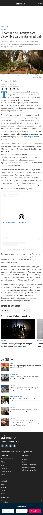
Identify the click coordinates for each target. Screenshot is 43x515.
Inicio (2, 26)
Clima (11, 363)
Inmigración (14, 374)
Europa (8, 26)
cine (17, 311)
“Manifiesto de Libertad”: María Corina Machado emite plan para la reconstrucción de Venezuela (25, 400)
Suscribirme (35, 511)
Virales (3, 30)
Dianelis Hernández (10, 81)
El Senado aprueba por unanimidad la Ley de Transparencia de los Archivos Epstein (24, 389)
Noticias (26, 311)
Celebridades (6, 311)
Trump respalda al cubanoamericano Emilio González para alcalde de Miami (24, 411)
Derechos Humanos (16, 396)
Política (12, 385)
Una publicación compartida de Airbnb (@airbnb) (21, 249)
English (40, 3)
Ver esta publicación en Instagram (14, 222)
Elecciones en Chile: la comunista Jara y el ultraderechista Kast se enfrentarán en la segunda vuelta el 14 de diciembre (26, 423)
